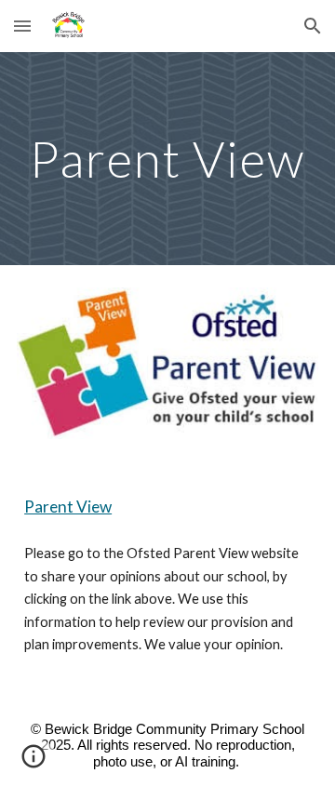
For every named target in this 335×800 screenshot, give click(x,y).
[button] (22, 25)
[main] (167, 159)
